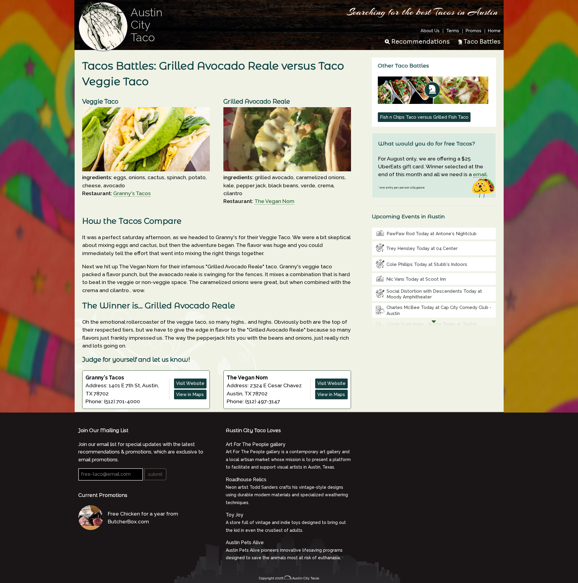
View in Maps (190, 394)
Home (494, 31)
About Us (430, 31)
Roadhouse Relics (246, 479)
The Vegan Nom (274, 201)
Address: (97, 385)
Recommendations (420, 41)
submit (155, 474)
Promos (473, 31)
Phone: (94, 401)
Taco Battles (482, 41)
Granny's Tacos (132, 193)
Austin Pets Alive (245, 542)
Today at (432, 233)
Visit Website (190, 383)
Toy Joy (234, 515)
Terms (452, 31)
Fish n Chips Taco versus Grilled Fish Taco (424, 117)
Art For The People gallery (255, 444)
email (480, 174)
